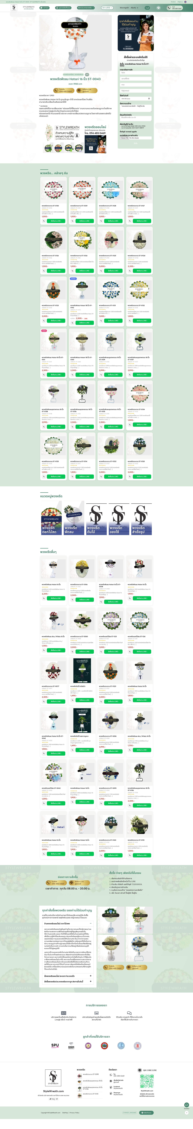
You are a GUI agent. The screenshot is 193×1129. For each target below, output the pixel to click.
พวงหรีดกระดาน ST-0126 (50, 256)
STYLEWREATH (28, 7)
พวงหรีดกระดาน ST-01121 (107, 461)
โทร (114, 1074)
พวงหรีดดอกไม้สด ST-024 (136, 637)
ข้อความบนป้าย (125, 104)
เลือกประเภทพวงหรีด (85, 8)
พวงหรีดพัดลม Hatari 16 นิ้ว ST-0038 (110, 586)
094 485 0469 (176, 8)
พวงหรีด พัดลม (71, 530)
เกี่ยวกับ (133, 8)
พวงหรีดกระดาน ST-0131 (107, 306)
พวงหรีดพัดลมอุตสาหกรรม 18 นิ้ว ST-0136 (81, 410)
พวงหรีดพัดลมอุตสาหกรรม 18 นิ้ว (92, 1081)
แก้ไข (87, 74)
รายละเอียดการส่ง (126, 70)
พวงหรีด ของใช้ (116, 530)
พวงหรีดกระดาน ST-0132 (136, 306)
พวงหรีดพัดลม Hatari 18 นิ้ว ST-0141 (53, 359)
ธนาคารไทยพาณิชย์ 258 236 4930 (133, 126)
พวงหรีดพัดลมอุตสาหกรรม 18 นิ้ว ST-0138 (53, 410)
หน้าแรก (46, 8)
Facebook (117, 1087)
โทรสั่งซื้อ (62, 89)
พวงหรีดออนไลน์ (28, 9)
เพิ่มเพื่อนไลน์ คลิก (118, 1080)
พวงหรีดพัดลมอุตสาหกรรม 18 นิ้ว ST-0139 (110, 359)
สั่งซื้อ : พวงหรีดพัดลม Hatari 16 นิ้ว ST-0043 (134, 65)
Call (173, 7)
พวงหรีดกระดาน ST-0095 (107, 788)
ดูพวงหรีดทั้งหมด (64, 8)
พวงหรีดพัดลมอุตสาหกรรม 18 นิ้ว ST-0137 (139, 359)
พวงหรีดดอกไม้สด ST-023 (108, 637)
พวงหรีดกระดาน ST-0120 (136, 461)
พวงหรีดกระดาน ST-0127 (136, 206)
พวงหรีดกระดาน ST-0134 (136, 409)
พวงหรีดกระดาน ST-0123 (50, 306)
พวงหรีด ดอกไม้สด (49, 530)
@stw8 (86, 91)
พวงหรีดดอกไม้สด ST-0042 (51, 788)
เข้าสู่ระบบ (180, 2)
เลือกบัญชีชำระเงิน (126, 124)
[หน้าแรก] (41, 8)
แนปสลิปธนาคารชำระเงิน (129, 135)
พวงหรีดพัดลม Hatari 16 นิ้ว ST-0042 (52, 737)
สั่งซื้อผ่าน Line (87, 89)
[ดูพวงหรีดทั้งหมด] (57, 8)
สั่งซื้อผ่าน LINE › (56, 221)
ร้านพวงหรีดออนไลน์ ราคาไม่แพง (57, 923)
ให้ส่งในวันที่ (124, 96)
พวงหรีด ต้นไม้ (93, 530)
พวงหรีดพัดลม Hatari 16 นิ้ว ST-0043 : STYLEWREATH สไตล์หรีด (26, 2)
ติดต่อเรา (173, 2)
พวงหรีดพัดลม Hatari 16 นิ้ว (51, 585)
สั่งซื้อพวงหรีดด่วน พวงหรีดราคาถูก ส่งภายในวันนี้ (63, 981)
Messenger (117, 1093)
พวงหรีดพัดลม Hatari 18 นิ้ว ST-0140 (81, 359)
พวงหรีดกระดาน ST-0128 (107, 206)
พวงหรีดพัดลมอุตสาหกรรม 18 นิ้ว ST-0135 (110, 410)
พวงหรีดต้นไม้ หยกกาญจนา (79, 736)
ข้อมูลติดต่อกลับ (126, 115)
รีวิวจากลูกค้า (124, 8)
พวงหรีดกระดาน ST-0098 (91, 1074)
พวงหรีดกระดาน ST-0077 (50, 686)
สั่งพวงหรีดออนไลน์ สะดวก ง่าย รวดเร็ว (59, 976)
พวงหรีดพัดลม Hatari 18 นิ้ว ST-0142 (81, 307)
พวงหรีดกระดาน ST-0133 (50, 461)
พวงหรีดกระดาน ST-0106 (78, 585)
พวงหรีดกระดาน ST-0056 (107, 736)
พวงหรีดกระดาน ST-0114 (78, 461)
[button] (67, 923)
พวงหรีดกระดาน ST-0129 (78, 206)
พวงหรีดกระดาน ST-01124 (136, 256)
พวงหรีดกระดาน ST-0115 (136, 840)
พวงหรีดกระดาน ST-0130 (50, 206)
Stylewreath (118, 1088)
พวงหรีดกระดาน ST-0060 (79, 637)
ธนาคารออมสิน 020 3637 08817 (133, 128)
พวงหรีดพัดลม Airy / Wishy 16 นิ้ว (53, 637)
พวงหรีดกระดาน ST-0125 (107, 256)
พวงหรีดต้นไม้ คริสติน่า (77, 686)
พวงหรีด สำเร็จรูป (138, 530)
